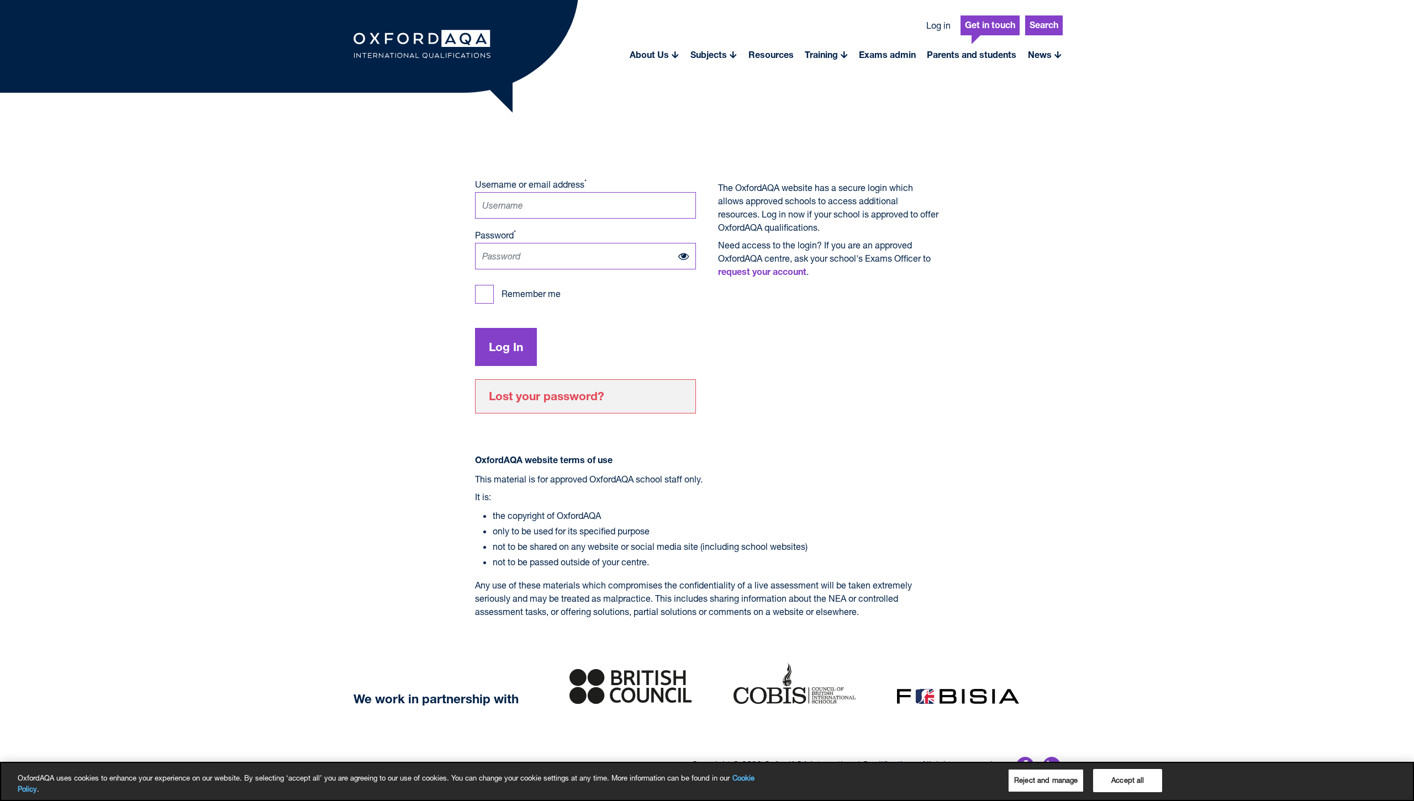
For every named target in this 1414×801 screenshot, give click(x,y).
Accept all (1127, 780)
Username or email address (531, 183)
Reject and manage (1046, 780)
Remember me (531, 293)
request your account (762, 273)
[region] (707, 781)
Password (495, 234)
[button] (654, 55)
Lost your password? (546, 398)
